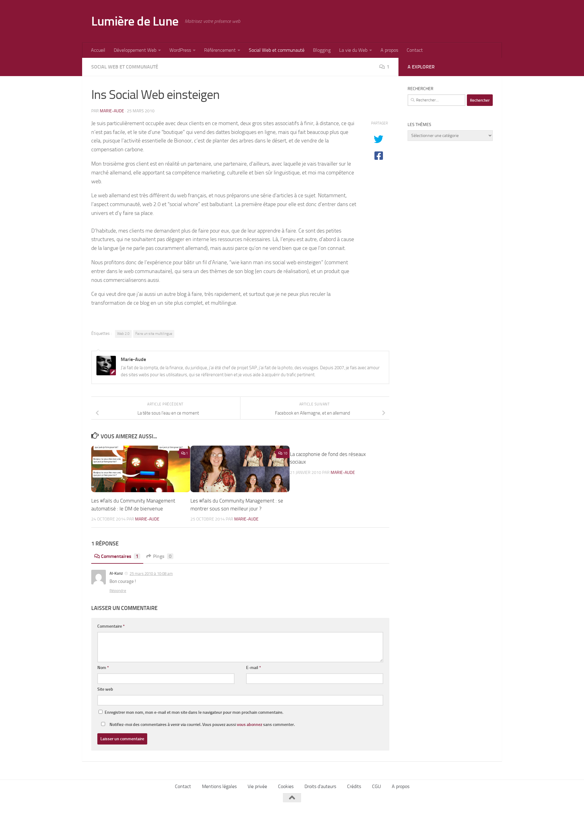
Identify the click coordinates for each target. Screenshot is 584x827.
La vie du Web (353, 50)
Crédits (354, 786)
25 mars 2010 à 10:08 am (151, 573)
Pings (162, 556)
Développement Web (135, 50)
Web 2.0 (123, 333)
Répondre (117, 590)
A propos (389, 50)
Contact (415, 50)
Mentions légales (219, 786)
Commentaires (119, 556)
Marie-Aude (112, 111)
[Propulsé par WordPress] (133, 814)
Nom (103, 667)
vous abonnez (249, 724)
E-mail (253, 667)
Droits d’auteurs (320, 786)
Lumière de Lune (135, 21)
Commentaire (111, 626)
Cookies (286, 786)
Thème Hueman (169, 814)
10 (285, 453)
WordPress (180, 50)
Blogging (322, 50)
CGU (376, 786)
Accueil (98, 50)
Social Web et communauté (276, 50)
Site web (105, 689)
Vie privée (257, 786)
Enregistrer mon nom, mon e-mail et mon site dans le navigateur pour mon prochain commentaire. (194, 712)
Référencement (220, 50)
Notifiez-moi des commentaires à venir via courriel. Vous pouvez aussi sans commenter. (202, 724)
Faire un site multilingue (153, 333)
